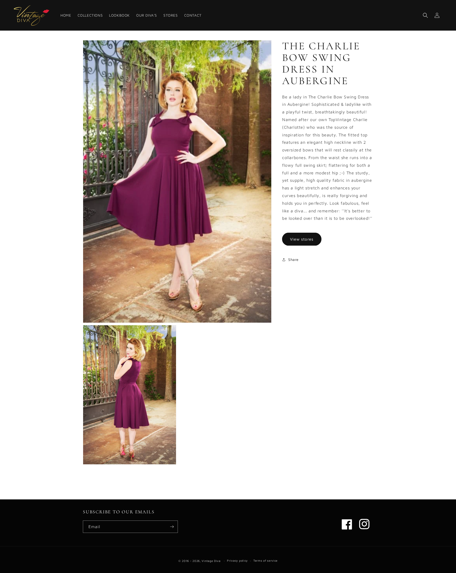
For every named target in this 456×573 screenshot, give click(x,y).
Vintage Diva (211, 560)
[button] (425, 15)
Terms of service (265, 560)
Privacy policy (237, 560)
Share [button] (293, 259)
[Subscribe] (172, 527)
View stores (302, 239)
